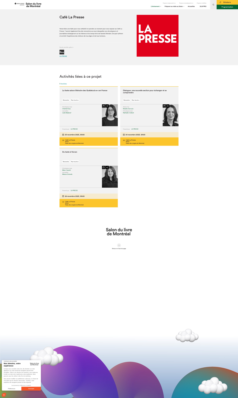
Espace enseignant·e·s (186, 3)
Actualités (191, 6)
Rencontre (66, 100)
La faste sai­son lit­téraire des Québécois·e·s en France (84, 90)
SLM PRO (203, 6)
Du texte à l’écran (69, 152)
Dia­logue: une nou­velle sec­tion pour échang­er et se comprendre (145, 91)
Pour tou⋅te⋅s (74, 100)
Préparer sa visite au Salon (174, 6)
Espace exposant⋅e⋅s (169, 3)
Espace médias (201, 3)
